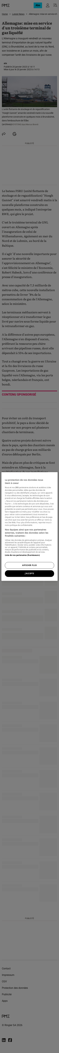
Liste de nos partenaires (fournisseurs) (22, 555)
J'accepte (29, 573)
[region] (29, 526)
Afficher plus (29, 565)
